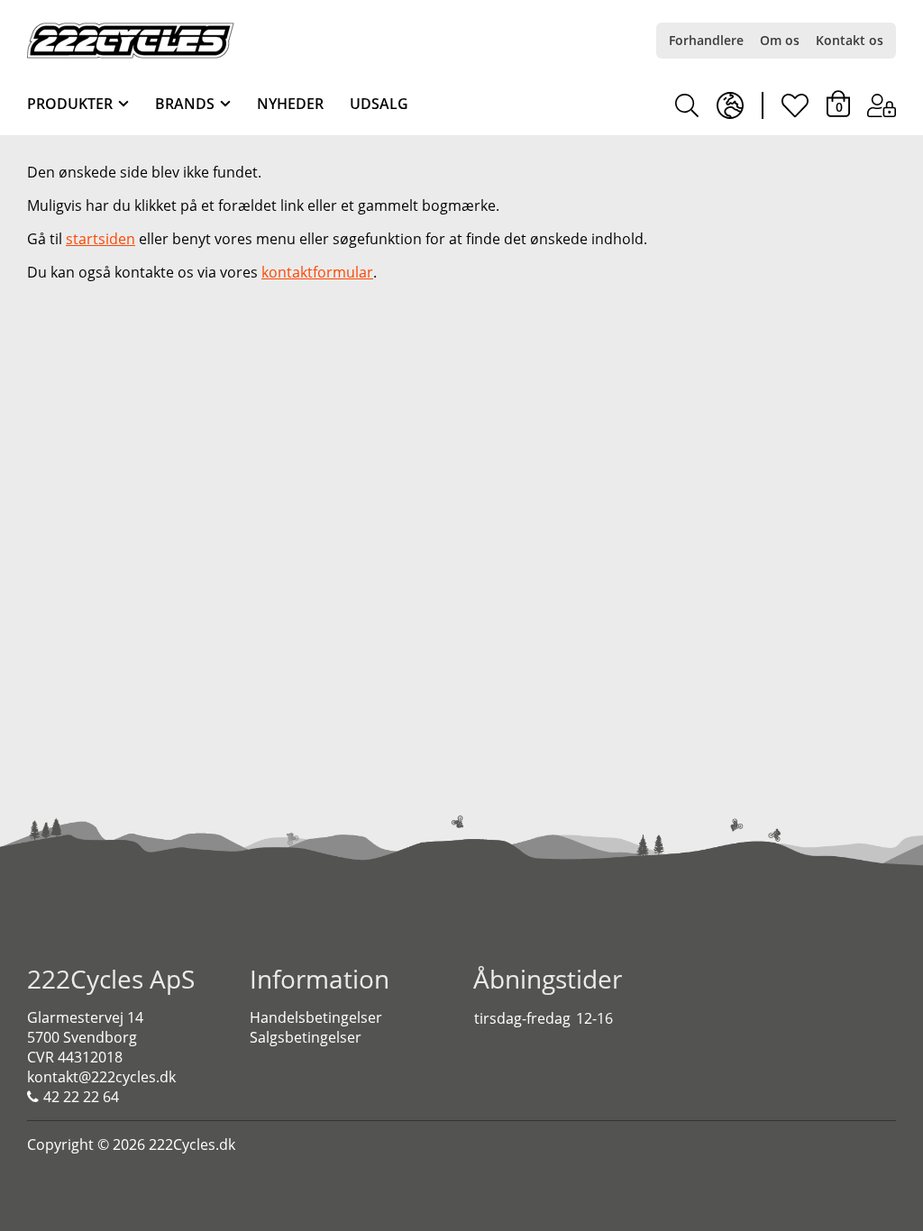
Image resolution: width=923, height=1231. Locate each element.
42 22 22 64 (81, 1097)
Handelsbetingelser (316, 1017)
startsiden (100, 239)
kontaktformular (317, 272)
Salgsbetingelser (305, 1037)
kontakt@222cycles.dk (101, 1077)
